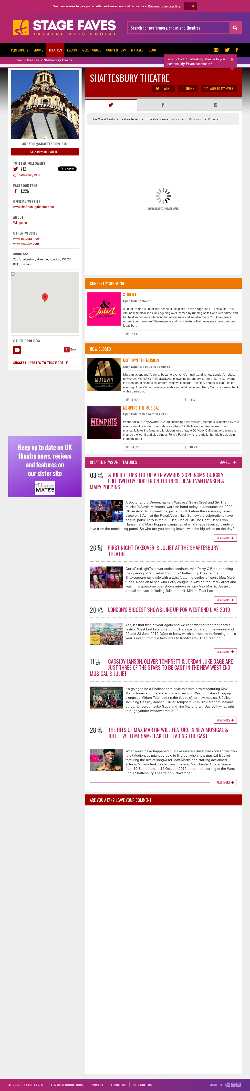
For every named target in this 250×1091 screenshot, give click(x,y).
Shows (38, 49)
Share (189, 88)
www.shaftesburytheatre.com (33, 207)
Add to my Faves (221, 88)
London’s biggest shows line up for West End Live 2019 (169, 609)
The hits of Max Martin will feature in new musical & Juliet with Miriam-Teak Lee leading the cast (168, 733)
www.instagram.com (27, 238)
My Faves (137, 49)
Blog (152, 49)
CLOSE (190, 6)
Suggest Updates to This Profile (40, 362)
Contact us (142, 1084)
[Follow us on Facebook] (237, 50)
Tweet (166, 88)
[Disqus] (163, 874)
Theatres (55, 49)
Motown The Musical (141, 360)
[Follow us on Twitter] (227, 50)
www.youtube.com (26, 243)
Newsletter (217, 50)
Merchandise (91, 49)
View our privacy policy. (164, 6)
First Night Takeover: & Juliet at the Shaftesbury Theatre (163, 550)
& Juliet (130, 294)
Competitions (116, 49)
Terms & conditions (67, 1084)
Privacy (97, 1084)
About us (118, 1084)
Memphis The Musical (141, 408)
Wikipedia (20, 223)
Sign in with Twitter (44, 151)
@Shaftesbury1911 (26, 175)
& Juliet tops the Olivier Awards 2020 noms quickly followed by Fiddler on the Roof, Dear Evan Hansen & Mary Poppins (157, 481)
